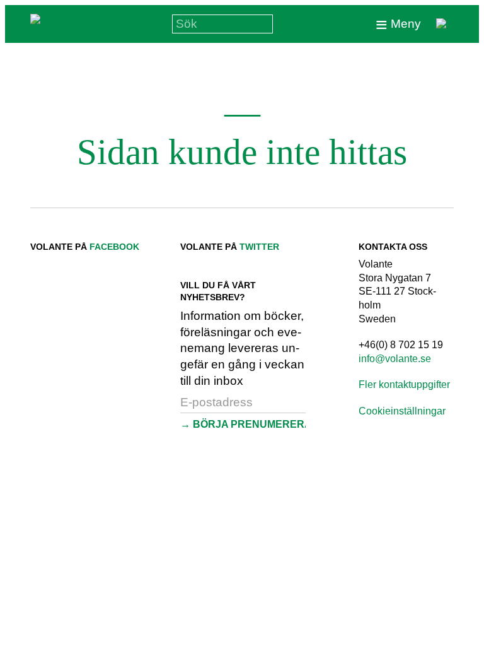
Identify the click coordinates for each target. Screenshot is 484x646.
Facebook (114, 247)
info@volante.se (395, 358)
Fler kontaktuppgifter (404, 384)
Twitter (259, 247)
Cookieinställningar (402, 411)
